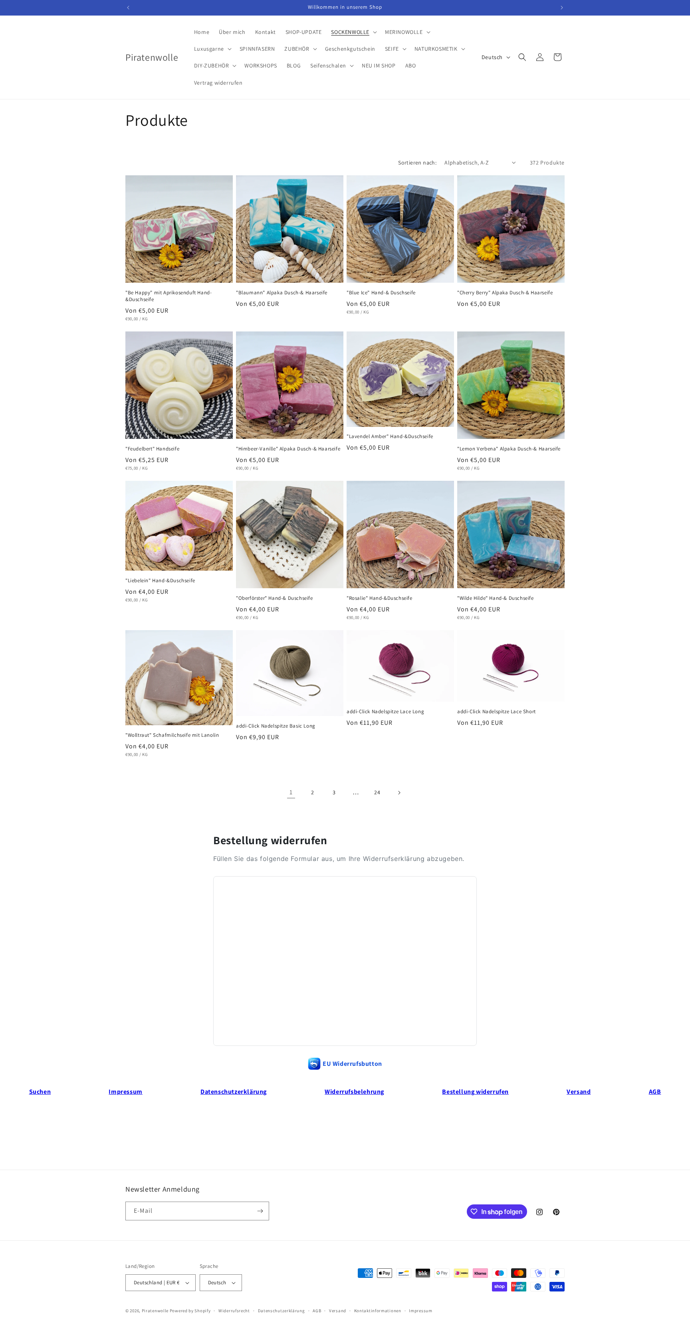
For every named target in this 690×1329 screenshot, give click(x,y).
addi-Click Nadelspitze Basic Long (275, 726)
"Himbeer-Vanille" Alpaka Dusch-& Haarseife (288, 449)
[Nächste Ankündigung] (562, 7)
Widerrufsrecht (234, 1310)
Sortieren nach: (417, 162)
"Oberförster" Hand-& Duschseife (274, 598)
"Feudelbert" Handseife (152, 449)
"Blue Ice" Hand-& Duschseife (381, 293)
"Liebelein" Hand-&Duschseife (160, 580)
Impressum (125, 1091)
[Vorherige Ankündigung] (128, 7)
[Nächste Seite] (399, 792)
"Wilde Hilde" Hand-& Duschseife (495, 598)
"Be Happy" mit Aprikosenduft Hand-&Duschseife (168, 296)
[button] (353, 32)
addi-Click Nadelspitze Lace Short (496, 711)
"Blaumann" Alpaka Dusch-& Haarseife (281, 293)
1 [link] (291, 792)
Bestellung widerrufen (475, 1091)
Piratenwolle (155, 1310)
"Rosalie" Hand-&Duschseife (379, 598)
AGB (655, 1091)
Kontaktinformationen (377, 1310)
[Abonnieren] (260, 1211)
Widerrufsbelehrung (354, 1091)
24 (377, 792)
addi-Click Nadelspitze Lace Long (385, 711)
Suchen (40, 1091)
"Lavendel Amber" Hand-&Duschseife (390, 436)
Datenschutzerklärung (233, 1091)
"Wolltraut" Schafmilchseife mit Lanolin (172, 735)
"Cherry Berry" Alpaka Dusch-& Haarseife (505, 293)
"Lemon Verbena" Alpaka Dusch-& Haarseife (509, 449)
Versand (579, 1091)
